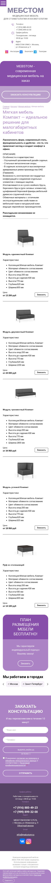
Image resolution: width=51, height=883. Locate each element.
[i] (28, 841)
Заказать (25, 663)
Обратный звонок (25, 826)
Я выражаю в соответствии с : (22, 761)
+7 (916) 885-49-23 (23, 27)
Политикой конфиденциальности (17, 764)
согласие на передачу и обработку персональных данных (22, 759)
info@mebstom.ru (25, 834)
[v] (22, 841)
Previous (3, 684)
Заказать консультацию (25, 94)
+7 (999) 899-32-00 (23, 30)
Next (47, 684)
